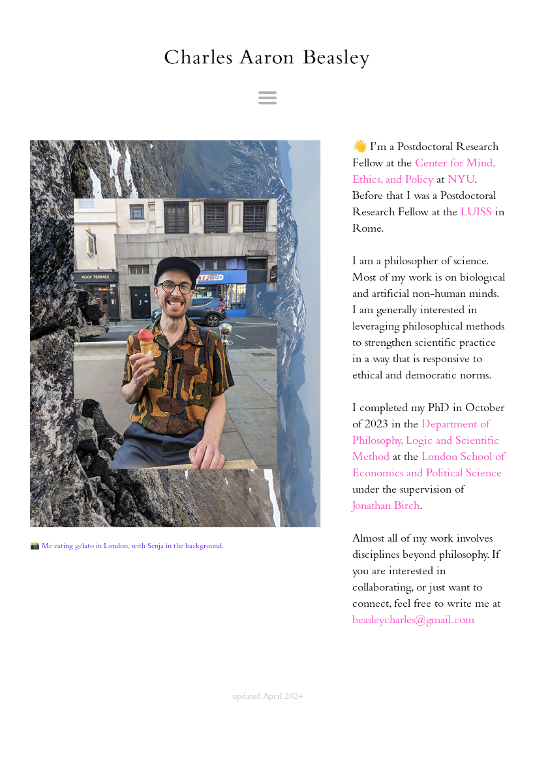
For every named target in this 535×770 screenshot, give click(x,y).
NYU (461, 181)
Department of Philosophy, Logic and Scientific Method (425, 442)
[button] (267, 98)
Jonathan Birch (386, 507)
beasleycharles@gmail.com (413, 621)
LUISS (476, 213)
